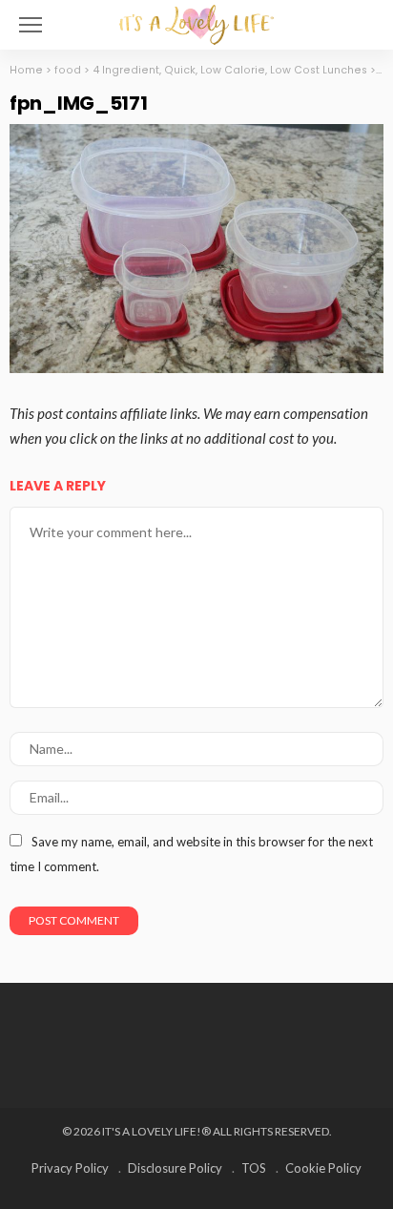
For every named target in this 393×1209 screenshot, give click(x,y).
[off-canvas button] (30, 24)
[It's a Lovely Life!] (196, 22)
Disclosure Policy (175, 1168)
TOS (253, 1168)
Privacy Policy (70, 1168)
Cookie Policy (323, 1168)
